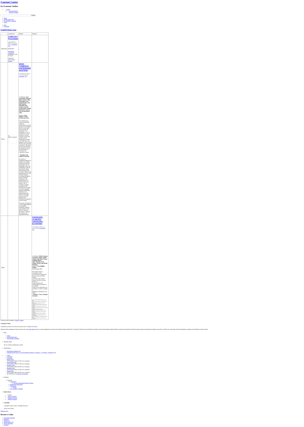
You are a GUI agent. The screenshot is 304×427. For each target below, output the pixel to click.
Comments (6, 26)
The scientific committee (10, 21)
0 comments (14, 44)
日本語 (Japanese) (12, 399)
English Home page (9, 19)
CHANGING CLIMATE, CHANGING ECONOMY (37, 220)
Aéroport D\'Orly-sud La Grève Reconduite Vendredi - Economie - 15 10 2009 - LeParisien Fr (30, 352)
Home (5, 18)
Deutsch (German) (13, 12)
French (17, 320)
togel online (31, 329)
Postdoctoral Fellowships (16, 384)
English (7, 9)
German (21, 320)
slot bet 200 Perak (8, 423)
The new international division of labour (23, 383)
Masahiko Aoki (11, 368)
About (5, 22)
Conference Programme (13, 37)
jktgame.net (7, 420)
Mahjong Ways (4, 411)
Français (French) (13, 11)
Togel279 (6, 425)
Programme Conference (11, 52)
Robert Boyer (10, 371)
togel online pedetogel (9, 418)
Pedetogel (6, 419)
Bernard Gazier (11, 365)
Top (9, 46)
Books (15, 387)
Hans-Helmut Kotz (11, 362)
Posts (5, 25)
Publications (13, 386)
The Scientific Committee (16, 388)
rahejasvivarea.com (8, 422)
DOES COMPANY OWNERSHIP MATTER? (25, 67)
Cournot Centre (9, 2)
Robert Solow (10, 359)
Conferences (13, 381)
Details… (10, 61)
